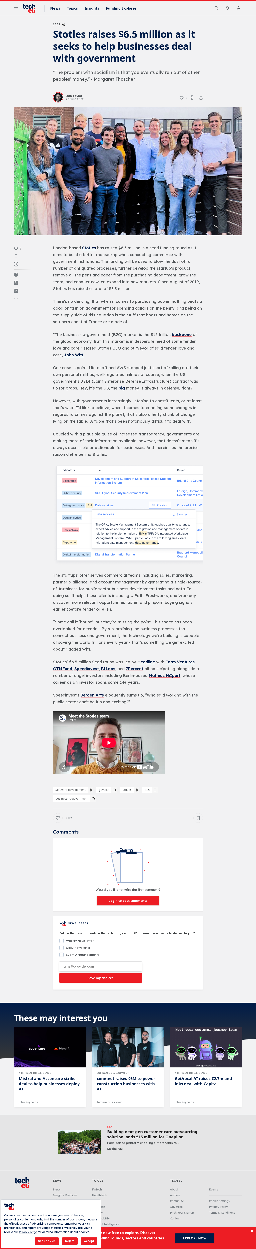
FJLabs (108, 668)
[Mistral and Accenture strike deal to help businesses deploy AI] (50, 1047)
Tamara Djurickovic (109, 1102)
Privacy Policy (218, 1207)
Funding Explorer (121, 8)
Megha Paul (115, 1149)
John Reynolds (28, 1102)
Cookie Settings (219, 1201)
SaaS (56, 24)
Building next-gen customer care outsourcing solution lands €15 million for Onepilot (152, 1134)
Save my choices (100, 978)
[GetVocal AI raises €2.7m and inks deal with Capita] (206, 1047)
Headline (146, 661)
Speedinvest (86, 668)
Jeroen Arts (92, 695)
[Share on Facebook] (16, 275)
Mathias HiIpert (164, 675)
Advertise (176, 1207)
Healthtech (99, 1195)
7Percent (134, 668)
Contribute (177, 1201)
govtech (104, 790)
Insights (92, 8)
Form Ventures (180, 661)
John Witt (74, 354)
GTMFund (62, 668)
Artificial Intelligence (35, 1073)
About (174, 1189)
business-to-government (71, 798)
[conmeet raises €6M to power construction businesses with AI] (128, 1047)
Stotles (89, 247)
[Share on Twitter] (16, 283)
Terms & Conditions (222, 1212)
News (55, 8)
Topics (72, 8)
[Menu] (16, 9)
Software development (70, 790)
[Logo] (31, 8)
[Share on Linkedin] (16, 291)
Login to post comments (128, 900)
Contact (175, 1218)
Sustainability (101, 1218)
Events (213, 1189)
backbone (182, 334)
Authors (175, 1195)
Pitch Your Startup (182, 1212)
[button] (128, 515)
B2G (147, 790)
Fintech (97, 1189)
